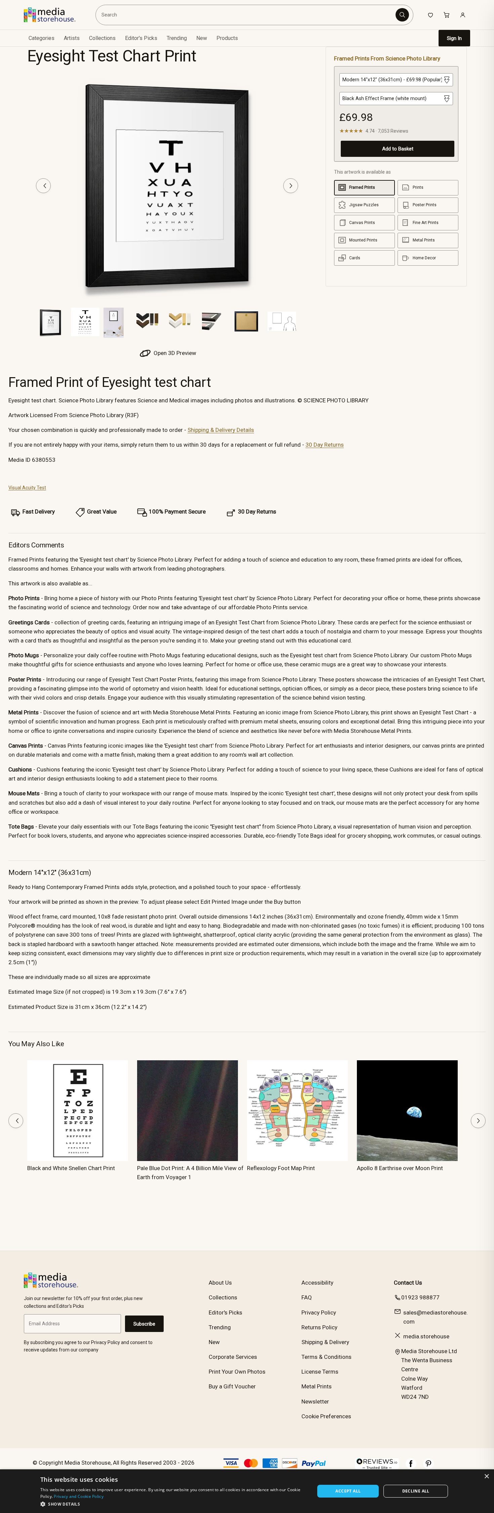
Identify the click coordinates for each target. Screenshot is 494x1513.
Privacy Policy (318, 1312)
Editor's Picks (141, 38)
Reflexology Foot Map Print (281, 1168)
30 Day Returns (324, 444)
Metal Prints (316, 1386)
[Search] (402, 14)
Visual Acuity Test (27, 487)
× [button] (486, 1476)
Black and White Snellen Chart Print (71, 1168)
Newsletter (315, 1401)
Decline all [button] (415, 1491)
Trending (177, 38)
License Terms (319, 1371)
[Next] (290, 185)
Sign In (454, 38)
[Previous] (43, 185)
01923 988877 (420, 1297)
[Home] (54, 14)
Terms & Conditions (326, 1356)
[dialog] (247, 1491)
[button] (173, 1504)
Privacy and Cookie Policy (79, 1496)
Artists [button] (72, 38)
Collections (102, 38)
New (201, 38)
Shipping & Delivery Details (221, 430)
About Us (220, 1282)
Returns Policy (319, 1327)
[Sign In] (462, 14)
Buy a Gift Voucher (232, 1386)
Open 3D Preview (174, 353)
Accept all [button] (348, 1491)
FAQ (306, 1297)
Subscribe (144, 1324)
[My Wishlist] (430, 14)
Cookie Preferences (326, 1416)
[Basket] (446, 14)
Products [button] (227, 38)
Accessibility (317, 1282)
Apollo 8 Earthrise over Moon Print (400, 1168)
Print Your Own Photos (237, 1371)
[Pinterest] (428, 1467)
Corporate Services (233, 1356)
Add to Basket (397, 148)
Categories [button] (41, 38)
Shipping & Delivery (325, 1342)
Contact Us (408, 1282)
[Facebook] (411, 1467)
